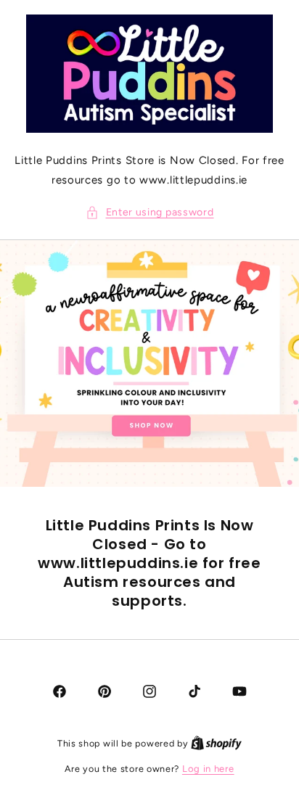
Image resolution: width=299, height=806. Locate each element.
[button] (150, 212)
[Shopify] (216, 743)
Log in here (208, 768)
